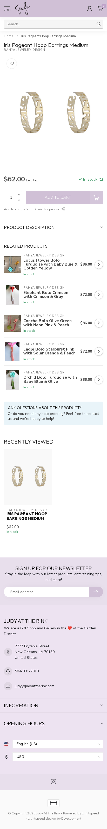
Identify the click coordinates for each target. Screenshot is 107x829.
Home (9, 36)
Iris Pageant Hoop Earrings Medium (48, 36)
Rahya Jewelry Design (24, 49)
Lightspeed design (42, 818)
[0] (100, 8)
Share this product (48, 209)
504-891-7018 (27, 671)
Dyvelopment (71, 818)
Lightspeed (90, 813)
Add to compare (16, 209)
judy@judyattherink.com (34, 686)
